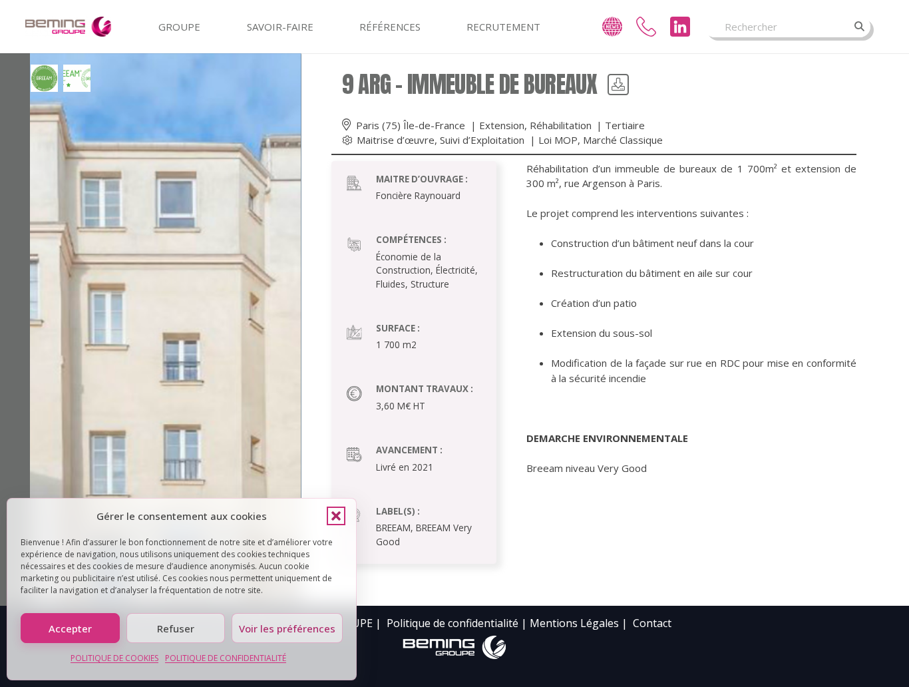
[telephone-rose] (646, 27)
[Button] (618, 84)
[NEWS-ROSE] (612, 27)
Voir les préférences (287, 628)
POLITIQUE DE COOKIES (114, 658)
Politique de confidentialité (452, 623)
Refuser (175, 628)
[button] (336, 516)
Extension (501, 125)
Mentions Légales (574, 623)
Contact (652, 623)
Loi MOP (558, 139)
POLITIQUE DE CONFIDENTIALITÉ (225, 658)
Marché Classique (623, 139)
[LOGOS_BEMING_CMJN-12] (454, 647)
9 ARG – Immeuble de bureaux (470, 84)
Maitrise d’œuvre (396, 139)
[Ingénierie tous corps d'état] (68, 27)
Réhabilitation (561, 125)
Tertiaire (625, 125)
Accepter (70, 628)
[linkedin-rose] (680, 27)
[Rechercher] (860, 27)
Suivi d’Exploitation (482, 139)
